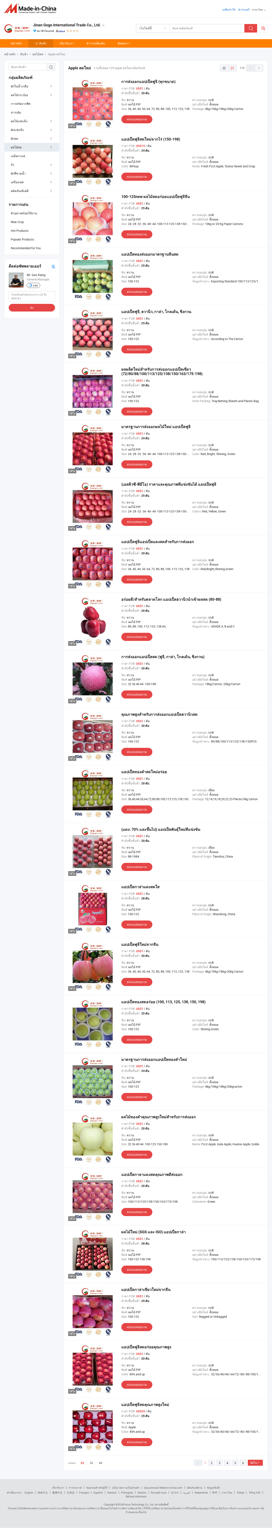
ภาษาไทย (226, 1492)
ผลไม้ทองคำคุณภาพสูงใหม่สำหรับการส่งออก (158, 1117)
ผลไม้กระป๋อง (19, 95)
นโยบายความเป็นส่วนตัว (126, 1487)
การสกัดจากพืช (21, 104)
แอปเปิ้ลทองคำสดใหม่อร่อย (144, 772)
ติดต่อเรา (124, 43)
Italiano (141, 1492)
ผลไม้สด (16, 147)
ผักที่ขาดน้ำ (18, 173)
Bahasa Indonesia (136, 1496)
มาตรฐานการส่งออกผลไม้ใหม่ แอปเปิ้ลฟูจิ (156, 426)
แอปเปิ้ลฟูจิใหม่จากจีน (139, 944)
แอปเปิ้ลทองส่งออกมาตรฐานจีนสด (149, 254)
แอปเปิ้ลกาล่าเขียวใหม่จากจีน (145, 1289)
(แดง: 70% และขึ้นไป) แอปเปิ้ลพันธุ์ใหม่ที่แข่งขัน (160, 829)
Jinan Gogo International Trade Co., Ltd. (67, 25)
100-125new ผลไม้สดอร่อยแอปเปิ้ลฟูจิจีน (155, 196)
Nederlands (201, 1492)
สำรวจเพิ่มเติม (95, 43)
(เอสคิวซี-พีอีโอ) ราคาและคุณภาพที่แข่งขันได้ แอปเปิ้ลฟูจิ (168, 484)
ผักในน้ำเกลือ (19, 86)
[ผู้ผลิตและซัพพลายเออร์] (31, 8)
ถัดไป (253, 1463)
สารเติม (16, 112)
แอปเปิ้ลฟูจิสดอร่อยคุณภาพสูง (146, 1347)
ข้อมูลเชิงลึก (213, 1487)
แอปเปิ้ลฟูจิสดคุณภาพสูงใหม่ (145, 1404)
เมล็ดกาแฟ (18, 156)
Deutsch (112, 1492)
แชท (35, 285)
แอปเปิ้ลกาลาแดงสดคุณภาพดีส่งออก (152, 1174)
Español (98, 1492)
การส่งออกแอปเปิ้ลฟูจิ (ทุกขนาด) (148, 81)
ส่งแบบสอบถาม (137, 119)
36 (91, 1463)
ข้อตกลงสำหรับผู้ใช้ (97, 1487)
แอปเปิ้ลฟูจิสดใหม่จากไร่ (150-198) (150, 139)
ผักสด (14, 139)
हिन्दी (214, 1492)
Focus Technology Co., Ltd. (138, 1504)
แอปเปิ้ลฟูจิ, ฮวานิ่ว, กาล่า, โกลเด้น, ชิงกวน (156, 311)
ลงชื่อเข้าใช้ (228, 9)
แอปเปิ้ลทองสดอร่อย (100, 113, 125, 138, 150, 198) (163, 1002)
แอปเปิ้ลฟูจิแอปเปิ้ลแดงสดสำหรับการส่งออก (157, 541)
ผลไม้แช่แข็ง (19, 121)
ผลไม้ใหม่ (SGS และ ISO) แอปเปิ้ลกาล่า (153, 1232)
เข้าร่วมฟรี (243, 9)
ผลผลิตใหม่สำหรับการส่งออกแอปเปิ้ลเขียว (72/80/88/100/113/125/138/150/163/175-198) (162, 371)
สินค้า (43, 43)
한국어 (175, 1492)
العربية (186, 1492)
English (29, 1492)
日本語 (71, 1492)
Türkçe (240, 1492)
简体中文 (43, 1492)
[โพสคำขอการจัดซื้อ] (263, 28)
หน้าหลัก (16, 43)
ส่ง (32, 308)
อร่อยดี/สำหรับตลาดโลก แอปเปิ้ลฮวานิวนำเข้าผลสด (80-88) (171, 599)
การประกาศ (75, 1487)
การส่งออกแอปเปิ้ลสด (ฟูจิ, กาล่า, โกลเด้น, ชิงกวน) (162, 656)
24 (82, 1463)
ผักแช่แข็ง (17, 130)
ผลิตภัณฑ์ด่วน (195, 1487)
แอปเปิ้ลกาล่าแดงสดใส (140, 887)
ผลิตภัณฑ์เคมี (19, 191)
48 (100, 1463)
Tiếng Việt (255, 1492)
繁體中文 (57, 1492)
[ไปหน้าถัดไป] (259, 68)
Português (127, 1492)
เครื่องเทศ (17, 182)
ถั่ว (12, 165)
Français (84, 1492)
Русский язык (159, 1492)
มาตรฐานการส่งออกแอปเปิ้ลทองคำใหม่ (154, 1059)
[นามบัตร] (53, 266)
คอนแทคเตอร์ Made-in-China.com (163, 1487)
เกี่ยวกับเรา (67, 43)
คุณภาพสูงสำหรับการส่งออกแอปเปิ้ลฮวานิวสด (159, 714)
